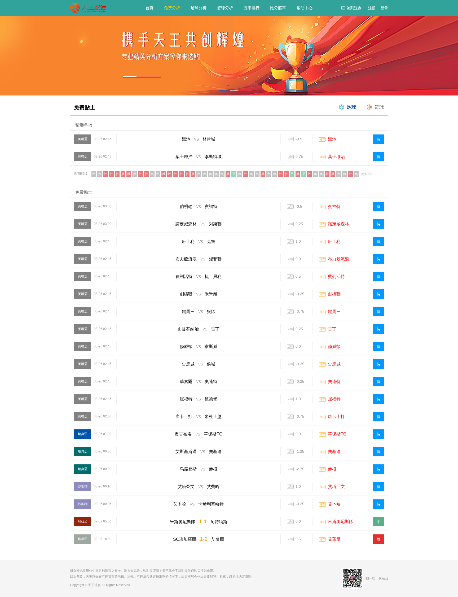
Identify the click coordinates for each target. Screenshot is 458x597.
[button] (224, 90)
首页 (149, 8)
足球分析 (198, 8)
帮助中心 (304, 8)
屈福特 (334, 399)
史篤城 (334, 364)
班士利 (334, 241)
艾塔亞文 (336, 486)
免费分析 (172, 8)
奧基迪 (334, 451)
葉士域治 (336, 156)
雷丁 (332, 329)
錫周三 (334, 311)
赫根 (332, 469)
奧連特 (334, 381)
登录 (384, 8)
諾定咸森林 (338, 224)
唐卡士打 (336, 416)
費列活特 (336, 276)
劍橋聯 (334, 294)
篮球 (379, 107)
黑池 (332, 139)
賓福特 (334, 206)
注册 (372, 8)
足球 (351, 107)
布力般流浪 (338, 259)
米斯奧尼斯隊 (340, 521)
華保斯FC (337, 434)
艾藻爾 (334, 539)
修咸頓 (334, 346)
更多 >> (366, 174)
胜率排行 (251, 8)
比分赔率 (278, 8)
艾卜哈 (334, 504)
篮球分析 (225, 8)
